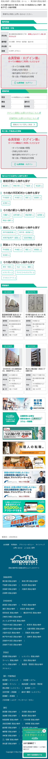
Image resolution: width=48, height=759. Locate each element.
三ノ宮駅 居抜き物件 (10, 740)
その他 (26, 97)
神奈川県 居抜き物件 (30, 581)
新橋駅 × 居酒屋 (8, 696)
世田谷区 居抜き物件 (10, 613)
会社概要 (6, 544)
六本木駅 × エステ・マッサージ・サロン (18, 700)
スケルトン (6, 668)
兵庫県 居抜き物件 (9, 593)
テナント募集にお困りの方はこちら (23, 113)
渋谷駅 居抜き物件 (29, 712)
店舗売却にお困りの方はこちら (23, 118)
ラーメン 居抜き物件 (10, 660)
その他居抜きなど (17, 97)
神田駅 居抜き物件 (32, 724)
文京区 (5, 203)
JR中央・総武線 (21, 42)
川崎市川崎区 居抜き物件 (12, 617)
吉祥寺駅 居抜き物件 (30, 728)
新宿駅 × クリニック (10, 680)
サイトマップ (40, 544)
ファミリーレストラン (24, 272)
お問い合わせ (17, 548)
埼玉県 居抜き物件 (29, 585)
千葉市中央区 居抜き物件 (12, 625)
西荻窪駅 (28, 215)
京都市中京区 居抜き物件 (12, 641)
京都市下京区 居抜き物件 (12, 645)
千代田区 (6, 198)
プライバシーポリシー (26, 544)
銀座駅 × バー (30, 688)
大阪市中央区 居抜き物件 (12, 629)
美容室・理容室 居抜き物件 (32, 664)
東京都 (5, 186)
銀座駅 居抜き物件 (9, 728)
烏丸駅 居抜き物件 (9, 744)
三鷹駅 (5, 215)
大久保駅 (12, 42)
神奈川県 (16, 186)
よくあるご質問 (29, 548)
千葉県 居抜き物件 (9, 585)
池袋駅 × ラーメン (9, 684)
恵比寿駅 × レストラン (11, 688)
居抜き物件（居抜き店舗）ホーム (14, 1)
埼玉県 (38, 186)
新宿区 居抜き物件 (9, 605)
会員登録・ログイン (25, 83)
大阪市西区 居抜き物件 (36, 629)
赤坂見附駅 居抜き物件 (11, 724)
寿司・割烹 (7, 267)
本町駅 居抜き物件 (9, 736)
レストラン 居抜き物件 (31, 656)
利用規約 (14, 544)
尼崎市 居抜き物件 (34, 637)
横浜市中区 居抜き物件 (32, 613)
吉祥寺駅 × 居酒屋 (9, 692)
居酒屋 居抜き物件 (9, 656)
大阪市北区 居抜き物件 (11, 633)
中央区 (17, 198)
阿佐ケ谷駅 (7, 220)
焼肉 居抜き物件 (30, 660)
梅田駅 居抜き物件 (9, 732)
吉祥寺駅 (16, 215)
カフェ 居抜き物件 (9, 664)
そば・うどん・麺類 (23, 267)
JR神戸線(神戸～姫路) (10, 238)
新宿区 (36, 198)
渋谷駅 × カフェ (29, 680)
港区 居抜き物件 (8, 609)
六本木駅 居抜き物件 (32, 720)
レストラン (7, 272)
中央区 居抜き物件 (29, 605)
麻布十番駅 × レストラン (31, 692)
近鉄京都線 (28, 238)
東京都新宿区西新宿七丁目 (18, 34)
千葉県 (27, 186)
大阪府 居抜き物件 (29, 589)
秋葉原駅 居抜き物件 (10, 720)
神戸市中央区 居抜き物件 (12, 637)
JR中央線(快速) (8, 232)
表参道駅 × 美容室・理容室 (32, 684)
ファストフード (8, 278)
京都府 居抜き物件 (9, 589)
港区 (27, 198)
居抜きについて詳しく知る (22, 124)
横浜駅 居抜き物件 (29, 716)
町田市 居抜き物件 (34, 625)
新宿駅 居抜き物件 (9, 712)
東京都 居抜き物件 (9, 581)
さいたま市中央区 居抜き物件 (13, 621)
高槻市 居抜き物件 (32, 633)
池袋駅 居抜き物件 (9, 716)
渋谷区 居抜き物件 (27, 609)
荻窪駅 (39, 215)
